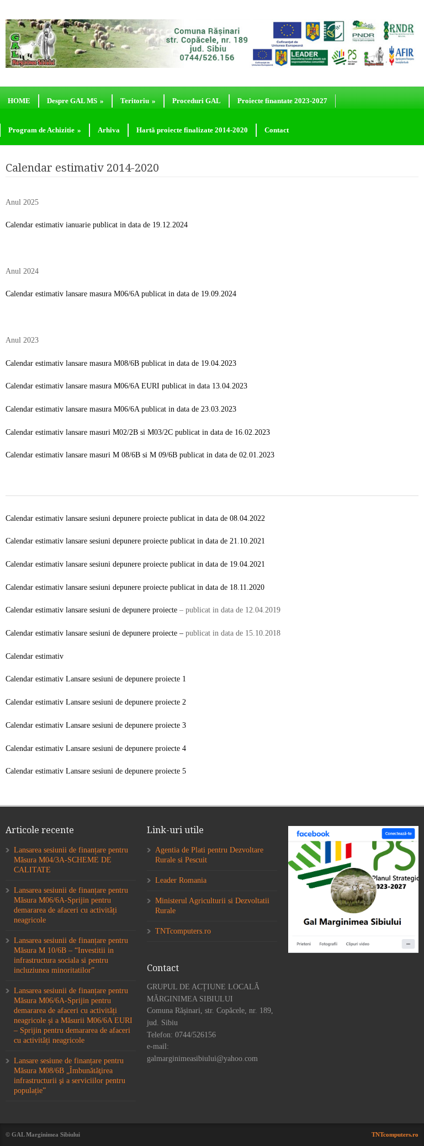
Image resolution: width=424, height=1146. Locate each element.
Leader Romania (180, 880)
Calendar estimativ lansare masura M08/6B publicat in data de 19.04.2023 (121, 363)
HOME (19, 101)
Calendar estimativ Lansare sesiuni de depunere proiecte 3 (96, 725)
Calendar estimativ (34, 656)
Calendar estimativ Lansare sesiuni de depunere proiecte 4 (96, 748)
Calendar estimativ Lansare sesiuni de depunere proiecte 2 (96, 702)
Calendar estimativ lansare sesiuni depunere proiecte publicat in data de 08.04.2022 (135, 518)
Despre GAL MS (75, 101)
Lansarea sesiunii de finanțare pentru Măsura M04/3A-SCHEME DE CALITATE (71, 860)
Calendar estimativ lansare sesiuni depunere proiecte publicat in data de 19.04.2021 (135, 564)
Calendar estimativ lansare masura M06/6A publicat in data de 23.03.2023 (121, 409)
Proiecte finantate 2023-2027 (282, 101)
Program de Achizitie (44, 130)
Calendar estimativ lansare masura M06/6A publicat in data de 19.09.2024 (121, 294)
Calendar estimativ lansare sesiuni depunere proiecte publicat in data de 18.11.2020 (135, 587)
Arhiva (109, 130)
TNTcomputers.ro (183, 931)
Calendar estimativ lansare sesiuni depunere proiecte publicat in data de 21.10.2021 (135, 541)
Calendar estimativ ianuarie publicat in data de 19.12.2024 (97, 225)
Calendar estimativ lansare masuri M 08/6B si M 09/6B (91, 455)
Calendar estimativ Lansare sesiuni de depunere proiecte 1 (96, 679)
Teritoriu (138, 101)
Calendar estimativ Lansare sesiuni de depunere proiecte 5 (96, 771)
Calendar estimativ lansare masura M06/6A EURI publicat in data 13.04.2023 (126, 386)
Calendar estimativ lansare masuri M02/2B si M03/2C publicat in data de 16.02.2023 (138, 432)
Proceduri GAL (196, 101)
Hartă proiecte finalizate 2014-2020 (192, 130)
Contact (276, 130)
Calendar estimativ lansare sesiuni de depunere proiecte (91, 610)
